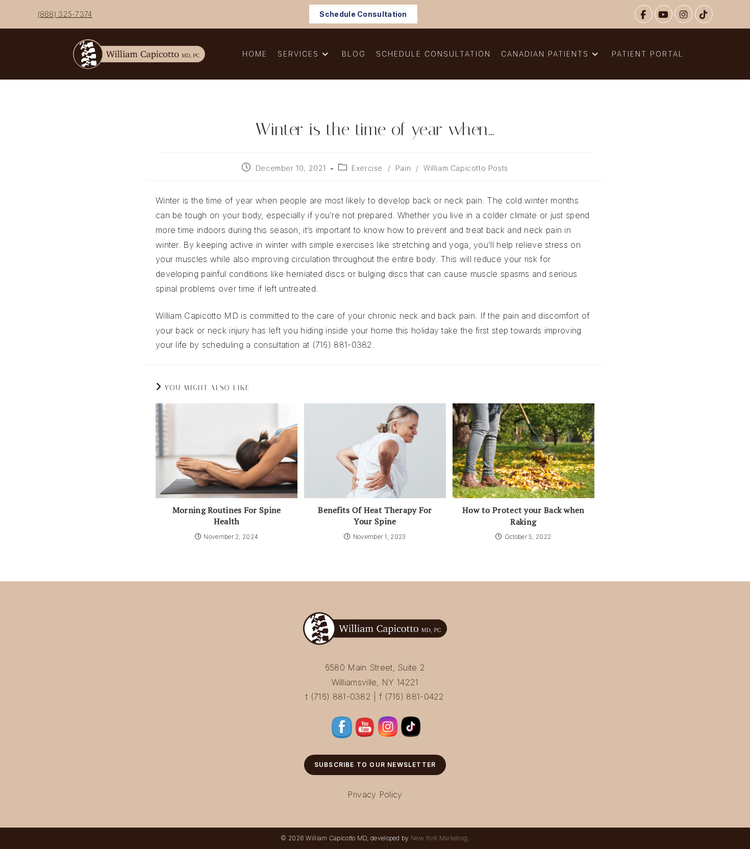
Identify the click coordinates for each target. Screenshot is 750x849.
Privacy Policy (374, 794)
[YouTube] (663, 14)
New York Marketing (439, 838)
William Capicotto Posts (465, 168)
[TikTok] (704, 14)
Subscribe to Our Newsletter (375, 764)
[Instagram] (683, 14)
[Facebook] (644, 14)
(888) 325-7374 (65, 14)
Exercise (367, 168)
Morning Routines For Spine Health (226, 515)
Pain (403, 168)
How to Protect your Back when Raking (523, 515)
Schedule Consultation (363, 14)
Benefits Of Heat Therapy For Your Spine (375, 515)
